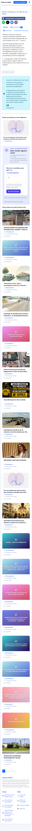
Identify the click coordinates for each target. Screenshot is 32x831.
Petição (5, 27)
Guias (4, 792)
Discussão (8, 30)
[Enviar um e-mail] (12, 22)
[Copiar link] (16, 22)
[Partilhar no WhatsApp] (3, 22)
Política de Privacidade (21, 30)
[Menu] (29, 2)
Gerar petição (14, 191)
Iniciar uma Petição (20, 2)
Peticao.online (6, 2)
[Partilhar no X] (7, 22)
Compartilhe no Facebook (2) (14, 18)
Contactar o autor (9, 72)
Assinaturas (17, 27)
